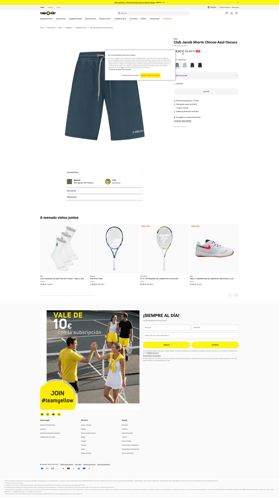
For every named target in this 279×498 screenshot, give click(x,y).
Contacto (125, 429)
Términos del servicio (89, 464)
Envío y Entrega (126, 441)
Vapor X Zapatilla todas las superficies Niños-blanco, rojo (211, 279)
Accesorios (134, 19)
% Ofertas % (167, 19)
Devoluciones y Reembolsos (130, 445)
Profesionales (154, 19)
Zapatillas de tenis (75, 19)
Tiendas (124, 437)
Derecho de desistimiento (47, 425)
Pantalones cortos (81, 27)
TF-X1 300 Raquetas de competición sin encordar (159, 279)
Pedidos (83, 429)
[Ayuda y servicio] (227, 13)
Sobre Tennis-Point (127, 433)
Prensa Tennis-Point (128, 453)
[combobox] (153, 13)
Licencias (43, 429)
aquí (122, 67)
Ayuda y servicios (86, 425)
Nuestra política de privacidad (152, 355)
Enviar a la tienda (86, 453)
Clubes (83, 449)
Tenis (42, 7)
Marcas (143, 19)
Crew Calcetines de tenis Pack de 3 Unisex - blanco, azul (62, 279)
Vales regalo (235, 7)
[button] (230, 295)
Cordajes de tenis (120, 19)
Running (50, 7)
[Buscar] (119, 13)
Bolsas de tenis (90, 19)
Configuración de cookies (47, 437)
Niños (60, 27)
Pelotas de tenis (104, 19)
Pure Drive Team (96, 279)
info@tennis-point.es (153, 353)
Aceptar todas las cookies (150, 75)
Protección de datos (115, 69)
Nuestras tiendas (225, 7)
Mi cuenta (125, 425)
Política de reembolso (103, 464)
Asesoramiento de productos (130, 449)
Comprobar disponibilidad (182, 121)
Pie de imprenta (126, 69)
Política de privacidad (66, 464)
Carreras (83, 441)
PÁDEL (59, 7)
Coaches (83, 445)
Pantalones (68, 27)
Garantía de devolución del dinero (50, 433)
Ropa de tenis (60, 19)
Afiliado (83, 437)
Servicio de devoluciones (88, 433)
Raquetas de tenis (46, 19)
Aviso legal (78, 464)
